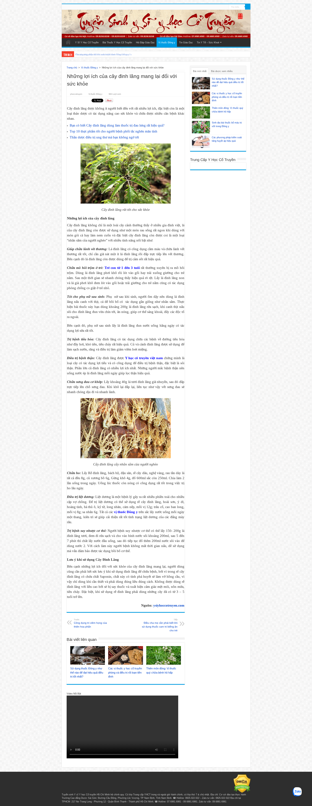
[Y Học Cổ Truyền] (156, 24)
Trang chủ (72, 67)
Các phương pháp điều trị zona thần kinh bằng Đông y (102, 54)
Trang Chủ (68, 42)
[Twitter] (226, 7)
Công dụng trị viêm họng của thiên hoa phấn (90, 623)
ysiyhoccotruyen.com (168, 605)
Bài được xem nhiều (222, 71)
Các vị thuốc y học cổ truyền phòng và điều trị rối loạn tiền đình (125, 672)
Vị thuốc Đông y (166, 42)
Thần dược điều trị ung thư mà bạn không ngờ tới (104, 137)
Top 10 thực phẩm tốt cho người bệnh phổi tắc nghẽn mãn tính (113, 131)
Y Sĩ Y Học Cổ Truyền (87, 42)
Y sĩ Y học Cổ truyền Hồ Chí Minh (92, 794)
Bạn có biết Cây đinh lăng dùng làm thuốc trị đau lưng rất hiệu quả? (117, 125)
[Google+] (219, 7)
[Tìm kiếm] (247, 7)
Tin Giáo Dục (186, 42)
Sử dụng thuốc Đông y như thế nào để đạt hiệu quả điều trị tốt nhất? (86, 672)
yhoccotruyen (76, 94)
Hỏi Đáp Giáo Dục (145, 42)
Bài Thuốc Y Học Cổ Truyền (117, 42)
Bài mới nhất (200, 71)
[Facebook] (222, 7)
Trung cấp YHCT (142, 794)
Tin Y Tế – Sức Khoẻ (208, 42)
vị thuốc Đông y (126, 512)
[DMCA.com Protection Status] (242, 783)
